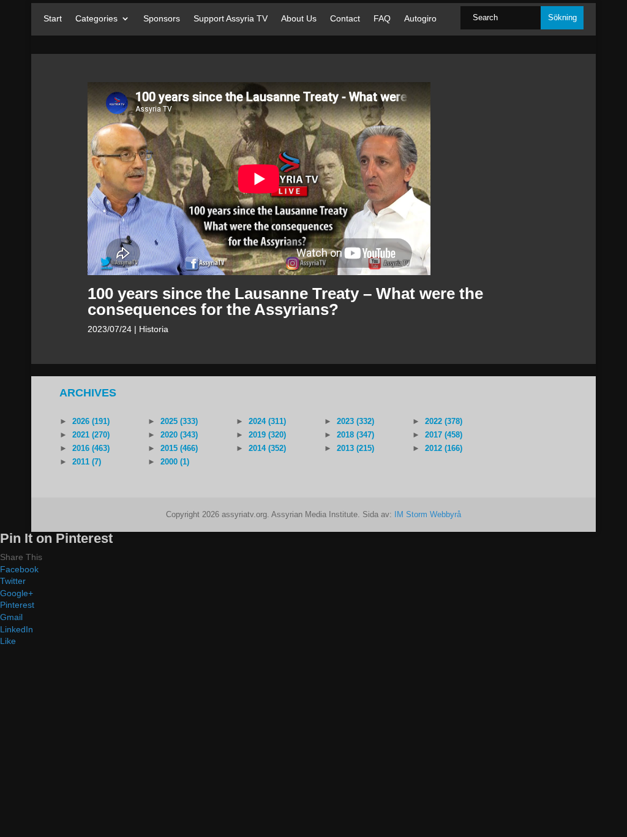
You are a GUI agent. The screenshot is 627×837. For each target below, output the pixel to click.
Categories (96, 18)
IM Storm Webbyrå (427, 514)
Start (52, 18)
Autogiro (420, 18)
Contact (345, 18)
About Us (299, 18)
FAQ (382, 18)
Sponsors (161, 18)
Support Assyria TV (230, 18)
